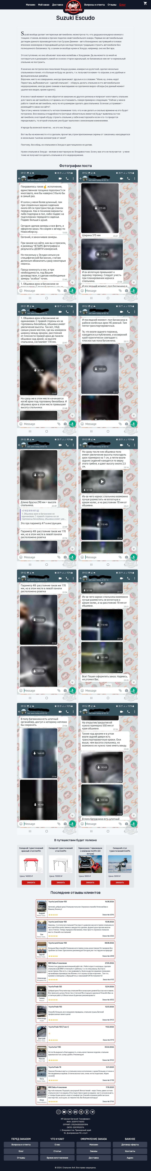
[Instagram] (58, 1112)
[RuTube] (75, 1112)
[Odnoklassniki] (86, 1112)
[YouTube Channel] (64, 1112)
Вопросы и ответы (94, 4)
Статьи (57, 1151)
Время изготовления (57, 1158)
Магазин (30, 4)
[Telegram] (92, 1112)
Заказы (93, 1151)
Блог (122, 4)
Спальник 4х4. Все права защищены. (79, 1168)
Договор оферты (130, 1144)
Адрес (130, 1158)
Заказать (31, 883)
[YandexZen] (81, 1112)
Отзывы (112, 4)
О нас (57, 1144)
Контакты (130, 1151)
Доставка (57, 4)
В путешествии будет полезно (75, 840)
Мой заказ (43, 4)
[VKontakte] (69, 1112)
